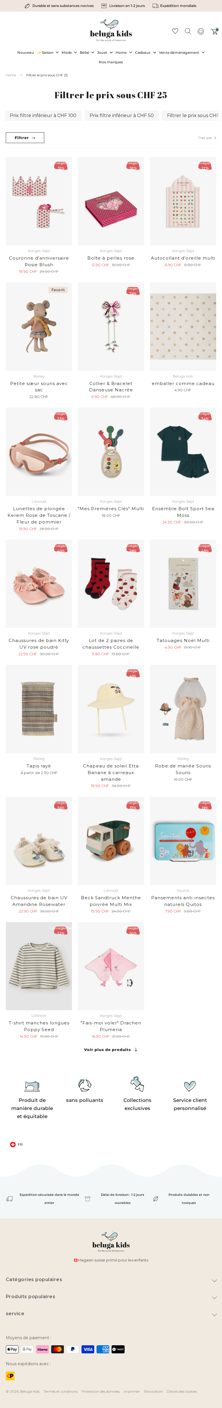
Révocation (153, 1391)
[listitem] (59, 6)
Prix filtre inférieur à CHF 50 (122, 115)
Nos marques (111, 62)
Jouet (102, 52)
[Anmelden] (201, 33)
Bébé (84, 52)
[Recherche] (188, 31)
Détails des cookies (182, 1391)
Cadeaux (143, 52)
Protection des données (101, 1391)
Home (121, 52)
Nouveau (25, 52)
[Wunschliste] (175, 32)
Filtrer (22, 137)
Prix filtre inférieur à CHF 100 (43, 115)
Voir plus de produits (107, 1049)
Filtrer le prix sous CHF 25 (47, 75)
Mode (67, 52)
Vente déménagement (179, 52)
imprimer (132, 1391)
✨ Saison (45, 52)
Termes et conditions (60, 1391)
